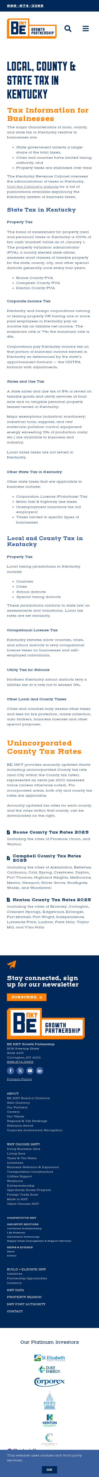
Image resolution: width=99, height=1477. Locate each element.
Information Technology (23, 1236)
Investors (14, 1283)
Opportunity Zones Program (29, 1190)
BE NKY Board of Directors (28, 1098)
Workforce (15, 1181)
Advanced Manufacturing (24, 1228)
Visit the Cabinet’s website (32, 187)
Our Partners (17, 1107)
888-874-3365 (25, 5)
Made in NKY (17, 1199)
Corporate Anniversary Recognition (34, 1130)
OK (49, 1470)
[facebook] (10, 1070)
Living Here (16, 1153)
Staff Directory (18, 1102)
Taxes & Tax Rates (22, 1158)
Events (12, 1255)
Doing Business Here (23, 1149)
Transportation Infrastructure (30, 1171)
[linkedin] (39, 1070)
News (11, 1251)
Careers (13, 1111)
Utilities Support (19, 1176)
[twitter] (20, 1070)
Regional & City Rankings (27, 1121)
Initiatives (14, 1273)
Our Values (15, 1116)
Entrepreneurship (21, 1185)
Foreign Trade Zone (22, 1194)
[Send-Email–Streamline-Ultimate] (46, 1009)
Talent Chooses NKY (23, 1203)
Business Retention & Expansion (33, 1167)
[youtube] (30, 1070)
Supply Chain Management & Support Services (39, 1240)
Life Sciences (16, 1232)
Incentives (15, 1162)
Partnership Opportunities (27, 1278)
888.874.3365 (20, 1062)
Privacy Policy (19, 1079)
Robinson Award (20, 1125)
